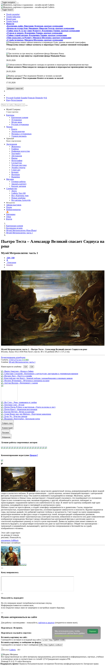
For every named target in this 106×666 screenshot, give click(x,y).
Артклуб (13, 139)
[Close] (26, 105)
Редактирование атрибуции (13, 357)
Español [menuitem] (24, 98)
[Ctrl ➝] (19, 402)
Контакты (26, 661)
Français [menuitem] (31, 98)
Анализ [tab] (9, 265)
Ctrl (25, 367)
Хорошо (92, 631)
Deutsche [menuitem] (39, 98)
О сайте (18, 661)
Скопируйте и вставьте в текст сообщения (19, 645)
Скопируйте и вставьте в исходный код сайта (21, 640)
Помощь (5, 661)
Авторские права (91, 664)
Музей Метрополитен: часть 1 (22, 362)
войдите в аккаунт (46, 623)
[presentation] (55, 267)
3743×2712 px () (19, 360)
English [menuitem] (17, 98)
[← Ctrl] (19, 383)
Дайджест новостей (15, 88)
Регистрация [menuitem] (16, 100)
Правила (23, 664)
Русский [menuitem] (10, 98)
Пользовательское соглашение (41, 664)
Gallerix (12, 650)
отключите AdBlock (9, 540)
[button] (13, 14)
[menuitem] (45, 98)
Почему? (34, 455)
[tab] (10, 258)
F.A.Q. (12, 661)
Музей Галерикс (13, 110)
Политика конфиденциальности (69, 664)
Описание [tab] (11, 262)
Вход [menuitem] (8, 100)
